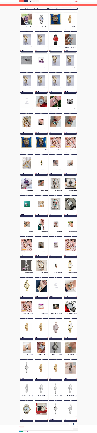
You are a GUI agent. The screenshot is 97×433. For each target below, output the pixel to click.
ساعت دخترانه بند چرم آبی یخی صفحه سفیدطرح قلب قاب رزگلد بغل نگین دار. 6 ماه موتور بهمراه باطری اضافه (70, 47)
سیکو (74, 6)
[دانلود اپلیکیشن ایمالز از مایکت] (20, 431)
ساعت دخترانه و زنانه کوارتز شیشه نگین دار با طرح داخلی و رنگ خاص (41, 108)
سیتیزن (72, 6)
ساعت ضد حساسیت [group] (30, 8)
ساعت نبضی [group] (39, 8)
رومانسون (62, 6)
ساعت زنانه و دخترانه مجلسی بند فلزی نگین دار (28, 26)
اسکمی (57, 6)
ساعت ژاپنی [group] (54, 8)
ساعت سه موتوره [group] (75, 8)
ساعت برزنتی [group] (43, 8)
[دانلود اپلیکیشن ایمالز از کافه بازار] (22, 431)
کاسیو (76, 6)
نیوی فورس (66, 6)
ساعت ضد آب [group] (58, 8)
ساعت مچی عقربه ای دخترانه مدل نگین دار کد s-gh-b (56, 46)
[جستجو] (29, 1)
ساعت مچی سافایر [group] (70, 8)
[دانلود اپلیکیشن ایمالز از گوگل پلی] (24, 431)
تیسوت (59, 6)
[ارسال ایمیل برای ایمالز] (25, 431)
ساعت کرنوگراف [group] (50, 8)
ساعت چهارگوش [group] (35, 8)
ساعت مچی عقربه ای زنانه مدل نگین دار (72, 26)
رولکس (69, 6)
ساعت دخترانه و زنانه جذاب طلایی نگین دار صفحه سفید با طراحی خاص (56, 108)
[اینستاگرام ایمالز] (27, 431)
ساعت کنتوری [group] (21, 8)
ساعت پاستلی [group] (25, 8)
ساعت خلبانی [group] (46, 8)
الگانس (52, 6)
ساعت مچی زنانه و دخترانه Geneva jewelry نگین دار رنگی (41, 26)
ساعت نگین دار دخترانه (59, 26)
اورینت (54, 6)
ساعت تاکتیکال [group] (65, 8)
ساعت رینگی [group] (62, 8)
